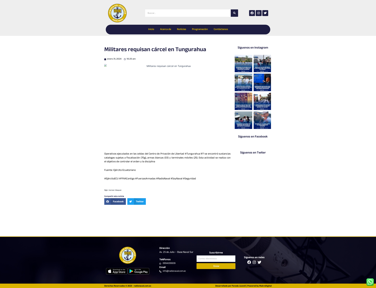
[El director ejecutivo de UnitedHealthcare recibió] (243, 101)
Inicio (151, 29)
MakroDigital (265, 286)
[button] (115, 201)
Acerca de (165, 29)
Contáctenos (221, 29)
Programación (200, 29)
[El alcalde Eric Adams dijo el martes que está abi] (262, 82)
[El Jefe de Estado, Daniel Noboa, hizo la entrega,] (262, 101)
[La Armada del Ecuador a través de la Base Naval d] (243, 120)
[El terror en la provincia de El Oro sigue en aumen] (262, 63)
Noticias (181, 29)
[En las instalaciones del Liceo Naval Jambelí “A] (243, 82)
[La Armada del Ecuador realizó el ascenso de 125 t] (262, 120)
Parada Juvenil (239, 286)
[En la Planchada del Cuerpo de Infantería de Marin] (243, 63)
